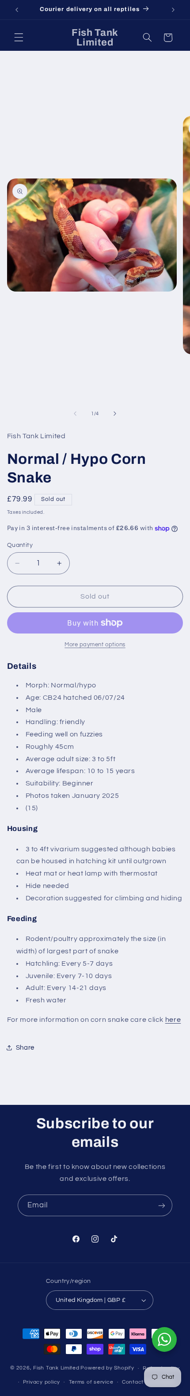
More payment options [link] (95, 645)
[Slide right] (115, 413)
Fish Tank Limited (56, 1368)
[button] (18, 37)
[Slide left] (75, 413)
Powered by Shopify (107, 1368)
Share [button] (25, 1047)
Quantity (20, 545)
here (173, 1019)
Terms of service (91, 1382)
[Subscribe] (162, 1205)
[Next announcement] (173, 9)
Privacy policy (41, 1382)
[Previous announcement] (17, 9)
